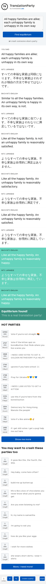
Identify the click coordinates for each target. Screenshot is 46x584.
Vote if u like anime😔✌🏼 (23, 419)
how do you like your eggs (24, 536)
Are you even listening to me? (25, 504)
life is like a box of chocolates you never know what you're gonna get (27, 493)
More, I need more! (23, 566)
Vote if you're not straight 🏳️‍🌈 (25, 334)
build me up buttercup (22, 482)
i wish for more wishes (22, 546)
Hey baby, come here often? (25, 472)
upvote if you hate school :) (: (25, 366)
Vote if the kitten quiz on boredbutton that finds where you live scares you (27, 345)
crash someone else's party (24, 41)
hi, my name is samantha (23, 515)
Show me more (23, 439)
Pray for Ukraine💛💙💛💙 (24, 377)
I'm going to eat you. (21, 525)
